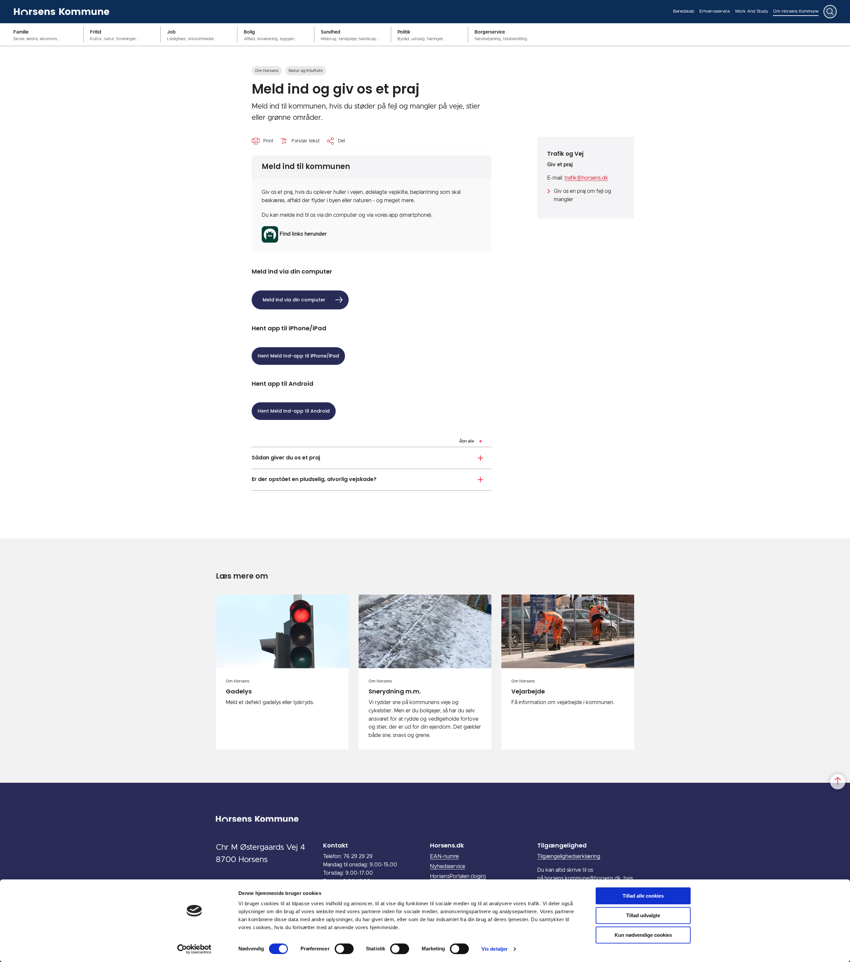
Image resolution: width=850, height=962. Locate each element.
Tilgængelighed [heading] (562, 845)
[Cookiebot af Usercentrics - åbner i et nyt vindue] (194, 949)
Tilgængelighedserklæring (568, 856)
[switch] (344, 948)
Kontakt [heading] (335, 845)
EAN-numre (444, 856)
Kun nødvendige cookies (643, 935)
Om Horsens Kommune (795, 11)
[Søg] (830, 11)
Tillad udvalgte (643, 915)
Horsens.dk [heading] (447, 845)
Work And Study (751, 11)
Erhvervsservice (714, 11)
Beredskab (683, 11)
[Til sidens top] (837, 781)
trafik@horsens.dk (586, 178)
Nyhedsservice (447, 866)
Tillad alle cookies (643, 896)
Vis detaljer (494, 949)
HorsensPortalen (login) (458, 876)
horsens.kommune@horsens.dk (583, 878)
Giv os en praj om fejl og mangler (582, 195)
